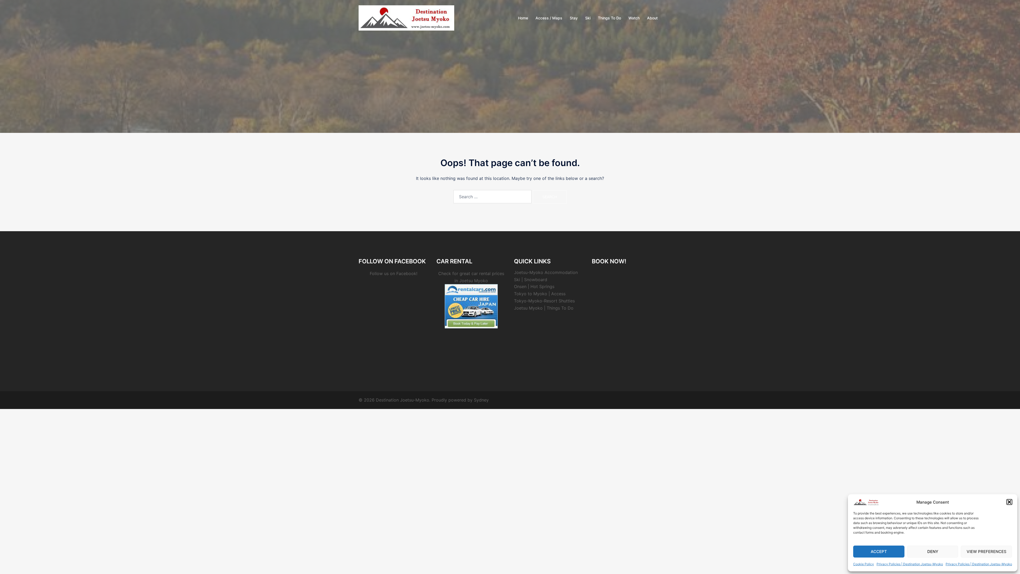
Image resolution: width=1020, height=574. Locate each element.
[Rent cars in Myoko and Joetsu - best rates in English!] (471, 306)
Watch (634, 18)
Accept (879, 551)
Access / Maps (549, 18)
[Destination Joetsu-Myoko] (406, 17)
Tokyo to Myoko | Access (540, 293)
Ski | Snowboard (530, 279)
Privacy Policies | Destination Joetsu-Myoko (910, 564)
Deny (932, 551)
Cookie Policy (863, 564)
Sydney (481, 400)
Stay (574, 18)
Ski (587, 18)
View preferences (986, 551)
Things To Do (609, 18)
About (652, 18)
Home (523, 18)
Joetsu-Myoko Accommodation (546, 272)
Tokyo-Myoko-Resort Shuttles (544, 300)
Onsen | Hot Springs (534, 286)
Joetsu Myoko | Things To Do (543, 308)
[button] (1009, 502)
